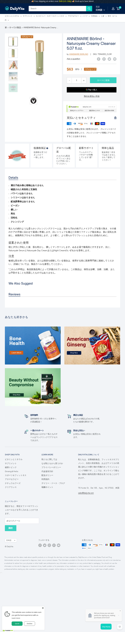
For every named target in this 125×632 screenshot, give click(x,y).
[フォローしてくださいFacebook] (40, 545)
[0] (118, 8)
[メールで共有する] (114, 59)
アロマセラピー (73, 16)
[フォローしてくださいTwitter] (44, 545)
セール (114, 16)
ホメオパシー (41, 16)
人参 (102, 16)
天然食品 (94, 16)
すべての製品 (15, 27)
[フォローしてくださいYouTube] (58, 545)
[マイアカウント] (113, 8)
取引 (109, 16)
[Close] (43, 608)
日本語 (8, 540)
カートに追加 (103, 80)
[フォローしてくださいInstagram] (49, 545)
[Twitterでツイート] (109, 59)
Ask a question (73, 59)
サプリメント (27, 16)
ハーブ (85, 16)
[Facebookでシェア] (98, 59)
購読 (11, 528)
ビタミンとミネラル (12, 16)
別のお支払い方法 (91, 96)
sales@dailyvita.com (86, 493)
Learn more (16, 618)
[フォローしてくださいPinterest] (54, 545)
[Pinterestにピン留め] (104, 59)
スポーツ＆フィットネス (55, 16)
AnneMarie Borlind (78, 54)
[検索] (89, 8)
